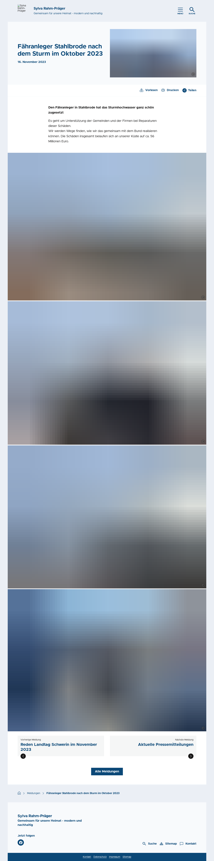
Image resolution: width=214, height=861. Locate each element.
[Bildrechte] (193, 74)
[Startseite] (19, 793)
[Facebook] (21, 842)
